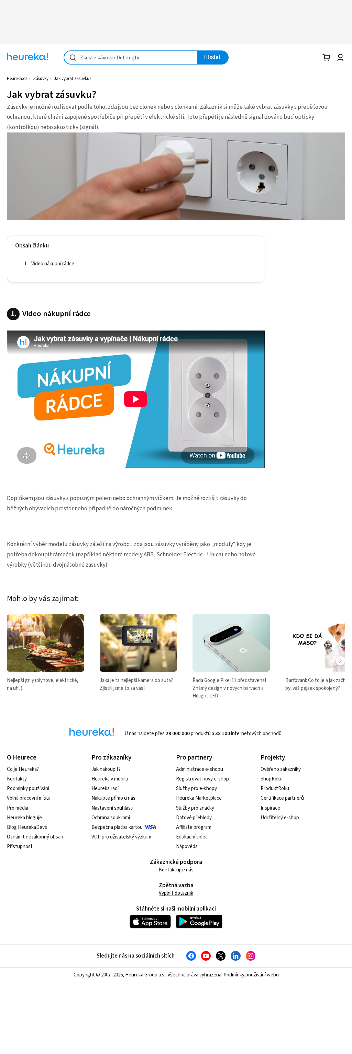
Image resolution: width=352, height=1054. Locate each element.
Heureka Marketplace (199, 798)
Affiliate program (193, 827)
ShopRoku (272, 779)
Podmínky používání (28, 788)
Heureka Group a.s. (145, 974)
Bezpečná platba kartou (117, 827)
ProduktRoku (275, 788)
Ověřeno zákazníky (281, 769)
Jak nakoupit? (106, 769)
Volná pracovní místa (29, 798)
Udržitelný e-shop (280, 817)
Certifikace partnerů (282, 798)
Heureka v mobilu (109, 779)
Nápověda (187, 846)
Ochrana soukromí (110, 817)
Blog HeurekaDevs (27, 827)
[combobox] (131, 57)
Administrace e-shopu (199, 769)
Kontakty (17, 779)
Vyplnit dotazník (176, 893)
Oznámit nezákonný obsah (35, 837)
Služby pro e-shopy (196, 788)
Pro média (17, 808)
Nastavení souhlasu (112, 808)
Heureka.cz (17, 79)
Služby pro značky (195, 808)
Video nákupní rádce (52, 263)
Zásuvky (40, 79)
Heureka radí (105, 788)
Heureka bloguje (24, 817)
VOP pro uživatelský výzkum (121, 837)
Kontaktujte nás (176, 869)
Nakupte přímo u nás (113, 798)
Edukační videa (192, 837)
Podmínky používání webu (251, 974)
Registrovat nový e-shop (202, 779)
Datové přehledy (194, 817)
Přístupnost (20, 846)
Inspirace (270, 808)
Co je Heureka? (23, 769)
